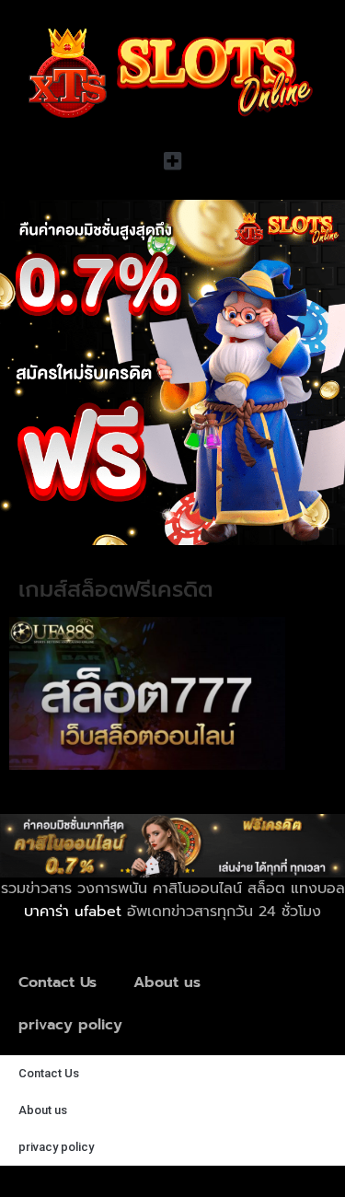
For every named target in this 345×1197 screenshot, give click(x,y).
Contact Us (57, 982)
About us (167, 982)
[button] (172, 160)
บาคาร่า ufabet (72, 912)
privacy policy (70, 1025)
